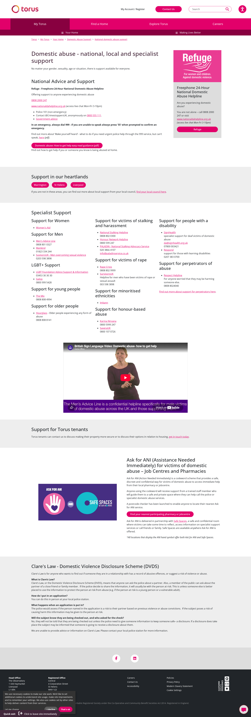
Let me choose (12, 709)
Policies (170, 677)
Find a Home (99, 24)
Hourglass (41, 313)
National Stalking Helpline (114, 232)
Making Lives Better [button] (190, 32)
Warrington (40, 185)
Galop (39, 279)
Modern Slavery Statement (180, 686)
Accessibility (133, 686)
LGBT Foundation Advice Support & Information (62, 272)
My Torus (40, 24)
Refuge (197, 129)
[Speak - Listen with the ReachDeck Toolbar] (242, 9)
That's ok (65, 709)
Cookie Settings (174, 690)
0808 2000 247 (39, 100)
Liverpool (78, 185)
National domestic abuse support (111, 39)
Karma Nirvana (108, 321)
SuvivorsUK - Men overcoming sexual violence (61, 255)
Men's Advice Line (45, 241)
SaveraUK (105, 328)
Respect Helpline (173, 275)
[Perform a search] (227, 9)
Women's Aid (43, 227)
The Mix (40, 296)
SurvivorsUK (106, 273)
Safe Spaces (180, 521)
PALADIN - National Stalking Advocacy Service (124, 246)
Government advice (47, 119)
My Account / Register (133, 9)
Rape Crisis (106, 267)
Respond (169, 250)
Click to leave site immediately (30, 714)
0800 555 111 (94, 115)
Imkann (104, 302)
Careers (218, 24)
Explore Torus (158, 24)
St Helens (59, 185)
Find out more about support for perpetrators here (187, 291)
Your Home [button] (71, 32)
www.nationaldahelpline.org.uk (48, 106)
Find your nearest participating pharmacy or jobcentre (160, 514)
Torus (34, 39)
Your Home (58, 39)
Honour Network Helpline (114, 239)
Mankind (40, 248)
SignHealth (170, 232)
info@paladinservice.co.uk (114, 253)
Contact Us (169, 9)
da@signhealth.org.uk (176, 243)
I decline (51, 709)
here (41, 137)
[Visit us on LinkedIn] (135, 658)
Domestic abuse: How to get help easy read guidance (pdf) (67, 145)
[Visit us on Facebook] (116, 658)
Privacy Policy (173, 682)
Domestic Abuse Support (79, 39)
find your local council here (151, 191)
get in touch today (179, 436)
